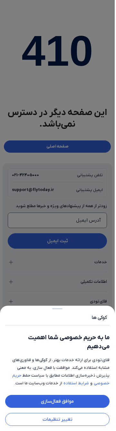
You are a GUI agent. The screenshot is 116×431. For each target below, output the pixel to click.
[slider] (57, 307)
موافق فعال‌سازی (57, 401)
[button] (57, 215)
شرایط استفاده (76, 383)
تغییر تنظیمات (57, 419)
